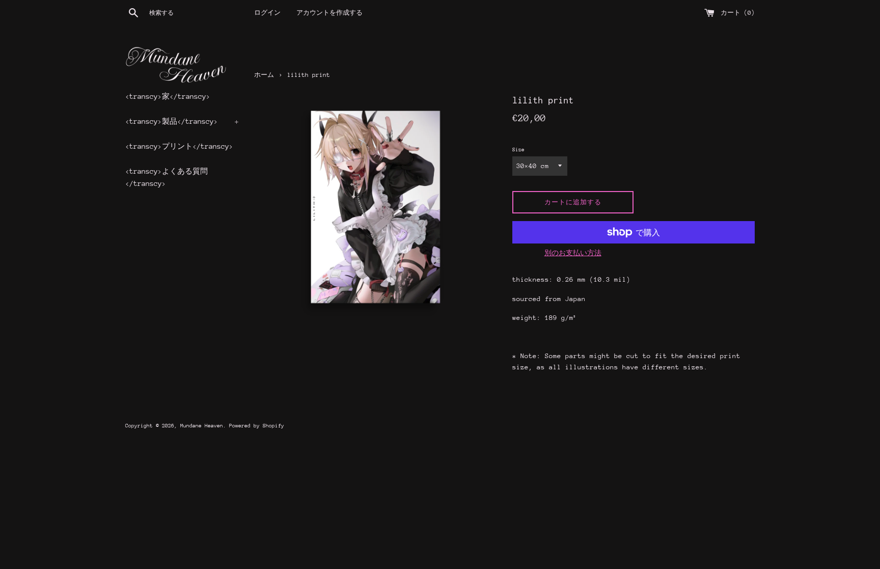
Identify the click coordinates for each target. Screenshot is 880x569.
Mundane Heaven (201, 426)
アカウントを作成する (329, 12)
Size (518, 150)
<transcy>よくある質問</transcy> (166, 177)
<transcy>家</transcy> (167, 96)
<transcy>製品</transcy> (182, 121)
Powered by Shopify (256, 426)
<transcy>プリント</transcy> (179, 146)
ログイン (267, 12)
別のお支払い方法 (572, 253)
